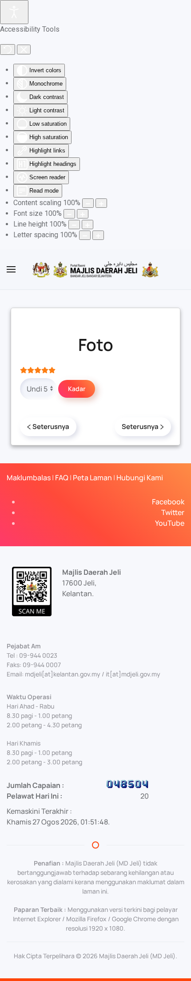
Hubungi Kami (139, 477)
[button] (11, 269)
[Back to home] (95, 269)
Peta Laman (92, 477)
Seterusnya (50, 426)
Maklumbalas (29, 477)
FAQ (61, 477)
